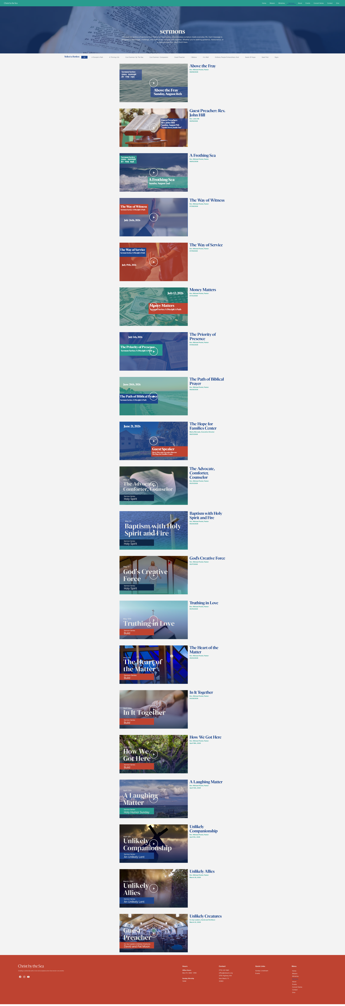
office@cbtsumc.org (226, 973)
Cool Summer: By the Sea (134, 57)
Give (337, 3)
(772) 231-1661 (224, 970)
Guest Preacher (179, 57)
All (84, 57)
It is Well (206, 57)
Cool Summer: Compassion (159, 57)
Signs (276, 57)
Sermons (291, 3)
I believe (194, 57)
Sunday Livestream (261, 971)
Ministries (281, 3)
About (300, 3)
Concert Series (319, 3)
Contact (330, 3)
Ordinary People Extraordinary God (227, 57)
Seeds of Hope (250, 57)
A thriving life (114, 57)
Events (308, 3)
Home (264, 3)
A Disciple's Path (97, 57)
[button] (153, 82)
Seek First (265, 57)
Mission (272, 3)
